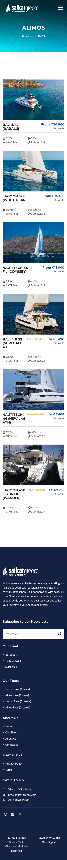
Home (25, 36)
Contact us (11, 744)
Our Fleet (11, 732)
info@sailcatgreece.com (22, 794)
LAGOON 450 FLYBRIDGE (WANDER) (14, 494)
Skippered (11, 666)
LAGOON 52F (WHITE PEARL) (16, 198)
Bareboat (11, 654)
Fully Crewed (13, 660)
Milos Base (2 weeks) (17, 707)
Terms (9, 769)
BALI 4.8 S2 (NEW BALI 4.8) (12, 343)
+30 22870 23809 (18, 800)
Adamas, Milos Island (20, 789)
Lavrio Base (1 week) (17, 689)
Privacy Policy (14, 763)
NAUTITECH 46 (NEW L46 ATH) (14, 418)
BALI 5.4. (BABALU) (11, 127)
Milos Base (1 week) (17, 695)
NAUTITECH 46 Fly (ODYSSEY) (15, 270)
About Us (10, 738)
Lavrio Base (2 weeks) (18, 701)
